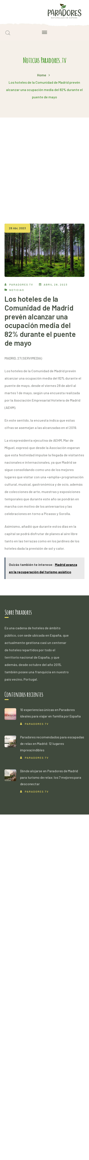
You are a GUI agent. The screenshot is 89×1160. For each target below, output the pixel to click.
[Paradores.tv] (64, 11)
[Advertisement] (44, 164)
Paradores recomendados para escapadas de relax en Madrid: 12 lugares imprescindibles (52, 743)
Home (41, 75)
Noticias (16, 289)
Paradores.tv (21, 284)
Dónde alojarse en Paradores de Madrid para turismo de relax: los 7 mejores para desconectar (50, 777)
